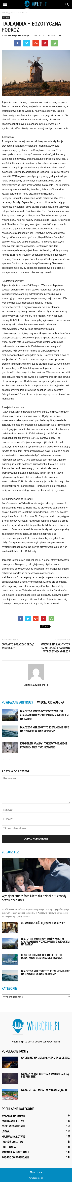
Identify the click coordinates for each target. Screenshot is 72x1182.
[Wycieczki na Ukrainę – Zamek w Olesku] (10, 1062)
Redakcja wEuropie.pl (18, 35)
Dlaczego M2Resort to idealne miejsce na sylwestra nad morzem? (45, 973)
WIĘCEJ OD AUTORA (50, 702)
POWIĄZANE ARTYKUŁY (17, 702)
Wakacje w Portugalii (15, 1152)
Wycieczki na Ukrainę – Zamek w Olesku (45, 1057)
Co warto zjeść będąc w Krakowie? (43, 923)
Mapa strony (36, 1172)
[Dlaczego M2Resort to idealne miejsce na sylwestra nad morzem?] (10, 731)
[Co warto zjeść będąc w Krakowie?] (10, 927)
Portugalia (9, 1147)
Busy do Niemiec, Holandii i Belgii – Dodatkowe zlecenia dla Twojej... (42, 956)
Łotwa (6, 1131)
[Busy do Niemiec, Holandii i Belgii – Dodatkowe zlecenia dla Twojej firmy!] (10, 959)
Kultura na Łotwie (13, 1136)
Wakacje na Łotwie (13, 1115)
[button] (67, 4)
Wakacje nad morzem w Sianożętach (44, 1090)
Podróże (6, 18)
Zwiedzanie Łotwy (13, 1121)
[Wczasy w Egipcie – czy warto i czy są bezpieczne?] (10, 1078)
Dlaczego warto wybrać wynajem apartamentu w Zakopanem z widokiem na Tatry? (44, 715)
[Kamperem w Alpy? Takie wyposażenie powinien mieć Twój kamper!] (10, 747)
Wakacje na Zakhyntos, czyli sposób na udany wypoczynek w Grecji (55, 648)
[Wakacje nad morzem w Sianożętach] (10, 1094)
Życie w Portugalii (13, 1126)
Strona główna (8, 12)
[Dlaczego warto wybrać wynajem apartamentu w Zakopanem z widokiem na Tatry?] (10, 715)
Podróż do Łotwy (12, 1141)
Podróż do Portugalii (15, 1157)
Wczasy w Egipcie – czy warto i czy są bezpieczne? (45, 1075)
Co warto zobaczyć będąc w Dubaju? (18, 646)
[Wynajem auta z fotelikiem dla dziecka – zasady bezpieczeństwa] (36, 875)
